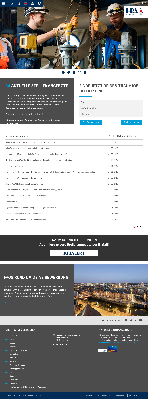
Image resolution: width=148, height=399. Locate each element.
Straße (12, 343)
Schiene (13, 347)
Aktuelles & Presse (17, 365)
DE (140, 3)
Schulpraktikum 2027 (13, 202)
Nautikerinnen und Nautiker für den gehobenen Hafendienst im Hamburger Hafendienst (39, 160)
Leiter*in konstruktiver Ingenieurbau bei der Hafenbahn (27, 148)
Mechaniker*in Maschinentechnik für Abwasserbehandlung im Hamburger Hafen (36, 154)
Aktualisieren (132, 122)
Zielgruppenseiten (17, 369)
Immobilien (14, 354)
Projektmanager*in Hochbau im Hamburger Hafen (24, 178)
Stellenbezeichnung (15, 136)
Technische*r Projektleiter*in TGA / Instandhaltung (25, 220)
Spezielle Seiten (16, 372)
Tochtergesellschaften (18, 350)
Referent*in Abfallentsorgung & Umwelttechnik (24, 184)
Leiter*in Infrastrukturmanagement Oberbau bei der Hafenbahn (30, 142)
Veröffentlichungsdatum (120, 136)
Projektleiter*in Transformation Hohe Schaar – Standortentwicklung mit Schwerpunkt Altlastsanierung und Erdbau (50, 172)
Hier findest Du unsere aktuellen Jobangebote (116, 343)
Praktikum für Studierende (15, 166)
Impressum (90, 395)
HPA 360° (14, 336)
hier (21, 123)
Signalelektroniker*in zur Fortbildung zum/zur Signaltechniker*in (30, 208)
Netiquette (133, 395)
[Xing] (134, 321)
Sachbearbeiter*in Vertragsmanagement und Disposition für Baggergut (33, 190)
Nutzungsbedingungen (118, 395)
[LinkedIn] (124, 321)
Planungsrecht (15, 383)
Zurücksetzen (90, 122)
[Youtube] (140, 321)
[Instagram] (129, 321)
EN (145, 3)
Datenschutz (102, 395)
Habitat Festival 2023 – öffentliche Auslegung (28, 387)
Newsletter (14, 380)
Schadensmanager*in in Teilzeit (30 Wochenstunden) (26, 196)
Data (12, 376)
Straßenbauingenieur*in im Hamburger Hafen (23, 214)
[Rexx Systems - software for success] (137, 227)
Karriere (13, 361)
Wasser (13, 339)
